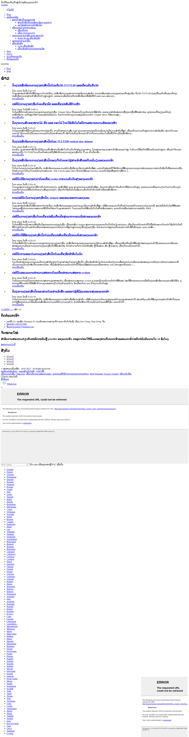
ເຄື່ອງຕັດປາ (23, 30)
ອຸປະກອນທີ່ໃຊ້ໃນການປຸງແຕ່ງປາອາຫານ (71, 374)
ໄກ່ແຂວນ (20, 374)
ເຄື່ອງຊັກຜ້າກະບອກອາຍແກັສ (31, 49)
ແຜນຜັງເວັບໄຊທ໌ (26, 371)
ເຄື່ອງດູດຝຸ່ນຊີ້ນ (8, 374)
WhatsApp (11, 384)
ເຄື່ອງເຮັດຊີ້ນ (125, 374)
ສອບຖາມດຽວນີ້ (8, 344)
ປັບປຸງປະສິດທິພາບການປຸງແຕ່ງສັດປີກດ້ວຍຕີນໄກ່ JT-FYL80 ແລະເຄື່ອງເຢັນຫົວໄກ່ (55, 85)
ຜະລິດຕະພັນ (12, 17)
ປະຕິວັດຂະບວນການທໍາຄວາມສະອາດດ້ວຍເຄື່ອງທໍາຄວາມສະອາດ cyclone (51, 272)
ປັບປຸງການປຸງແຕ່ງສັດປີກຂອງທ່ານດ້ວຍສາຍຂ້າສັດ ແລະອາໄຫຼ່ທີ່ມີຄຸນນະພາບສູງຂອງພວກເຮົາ (60, 291)
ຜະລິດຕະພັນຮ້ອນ (9, 371)
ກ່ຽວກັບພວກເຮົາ (14, 56)
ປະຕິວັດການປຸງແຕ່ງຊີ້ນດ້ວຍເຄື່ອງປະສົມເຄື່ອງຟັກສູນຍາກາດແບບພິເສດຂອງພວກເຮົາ (56, 216)
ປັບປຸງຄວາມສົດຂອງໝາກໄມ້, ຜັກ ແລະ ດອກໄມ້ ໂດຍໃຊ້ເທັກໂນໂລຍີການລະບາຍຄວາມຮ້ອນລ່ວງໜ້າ (64, 122)
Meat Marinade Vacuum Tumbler (104, 374)
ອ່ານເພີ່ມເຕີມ (18, 99)
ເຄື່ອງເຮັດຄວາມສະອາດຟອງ (38, 374)
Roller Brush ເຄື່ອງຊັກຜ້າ (29, 38)
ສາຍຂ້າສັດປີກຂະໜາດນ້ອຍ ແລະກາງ (35, 22)
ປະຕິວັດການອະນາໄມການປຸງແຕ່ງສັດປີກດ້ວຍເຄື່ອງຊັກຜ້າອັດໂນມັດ (47, 253)
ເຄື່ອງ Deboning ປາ (26, 33)
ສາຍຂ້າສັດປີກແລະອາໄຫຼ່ (23, 20)
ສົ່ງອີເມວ (5, 379)
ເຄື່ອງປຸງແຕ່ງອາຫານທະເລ (24, 28)
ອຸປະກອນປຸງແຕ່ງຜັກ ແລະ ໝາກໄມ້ (27, 35)
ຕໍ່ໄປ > (8, 309)
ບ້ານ (9, 14)
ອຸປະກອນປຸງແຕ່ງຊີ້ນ (21, 41)
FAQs (9, 54)
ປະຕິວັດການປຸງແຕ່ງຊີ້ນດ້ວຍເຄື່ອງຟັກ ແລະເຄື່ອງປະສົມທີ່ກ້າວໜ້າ (46, 103)
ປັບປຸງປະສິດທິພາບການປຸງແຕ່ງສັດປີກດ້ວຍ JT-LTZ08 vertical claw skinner (52, 141)
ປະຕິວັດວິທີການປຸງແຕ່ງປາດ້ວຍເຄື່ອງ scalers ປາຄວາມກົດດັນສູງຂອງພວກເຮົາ (52, 178)
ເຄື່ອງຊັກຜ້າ (17, 43)
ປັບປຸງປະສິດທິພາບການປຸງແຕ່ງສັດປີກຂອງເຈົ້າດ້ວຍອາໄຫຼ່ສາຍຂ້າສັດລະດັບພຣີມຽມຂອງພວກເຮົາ (62, 160)
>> (12, 309)
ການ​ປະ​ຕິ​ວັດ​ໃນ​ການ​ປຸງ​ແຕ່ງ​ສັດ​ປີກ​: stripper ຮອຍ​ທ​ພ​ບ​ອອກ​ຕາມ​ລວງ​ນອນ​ (51, 197)
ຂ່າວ (9, 51)
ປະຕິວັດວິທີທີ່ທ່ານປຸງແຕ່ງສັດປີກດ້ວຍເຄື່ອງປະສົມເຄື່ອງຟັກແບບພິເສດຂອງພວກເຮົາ (55, 235)
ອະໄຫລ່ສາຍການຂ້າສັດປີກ (30, 25)
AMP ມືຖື (40, 371)
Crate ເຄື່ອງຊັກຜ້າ (26, 46)
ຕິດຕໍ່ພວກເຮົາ (13, 59)
